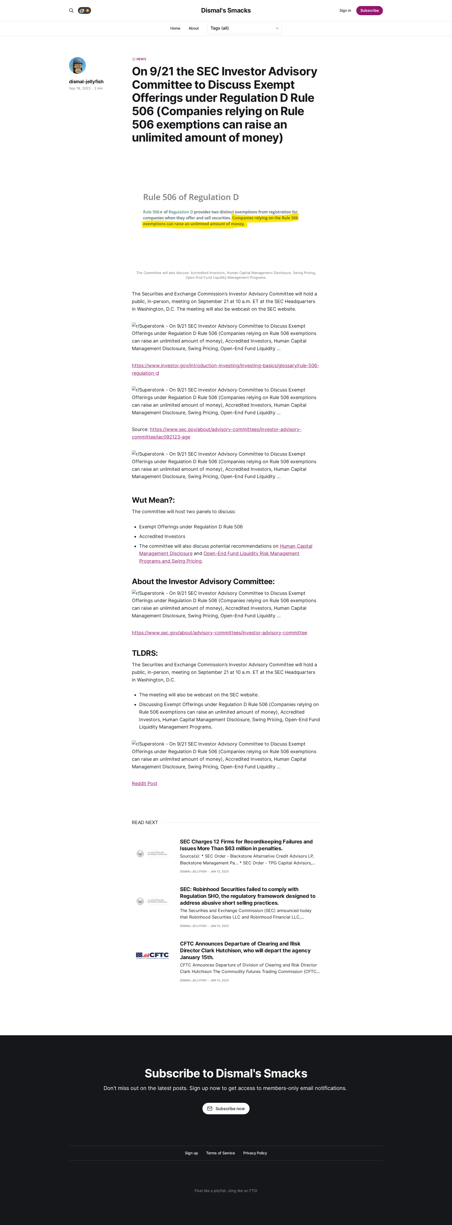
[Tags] (244, 28)
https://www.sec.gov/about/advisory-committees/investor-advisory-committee (219, 632)
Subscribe (369, 10)
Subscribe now (230, 1108)
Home (175, 28)
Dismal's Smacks (226, 10)
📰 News (139, 59)
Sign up (191, 1153)
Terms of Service (220, 1153)
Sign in (345, 10)
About (194, 28)
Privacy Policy (255, 1153)
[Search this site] (71, 10)
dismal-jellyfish (86, 81)
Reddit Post (144, 783)
